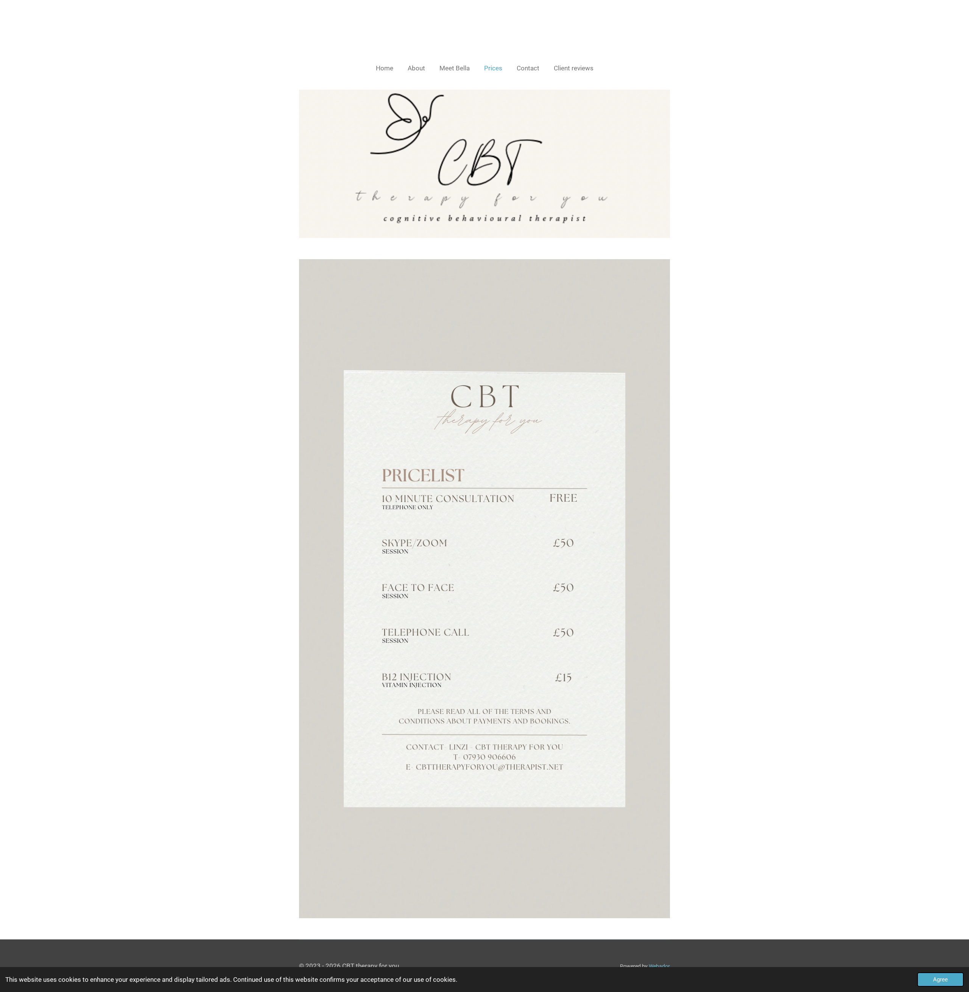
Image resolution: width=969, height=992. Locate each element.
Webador (659, 966)
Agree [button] (940, 979)
